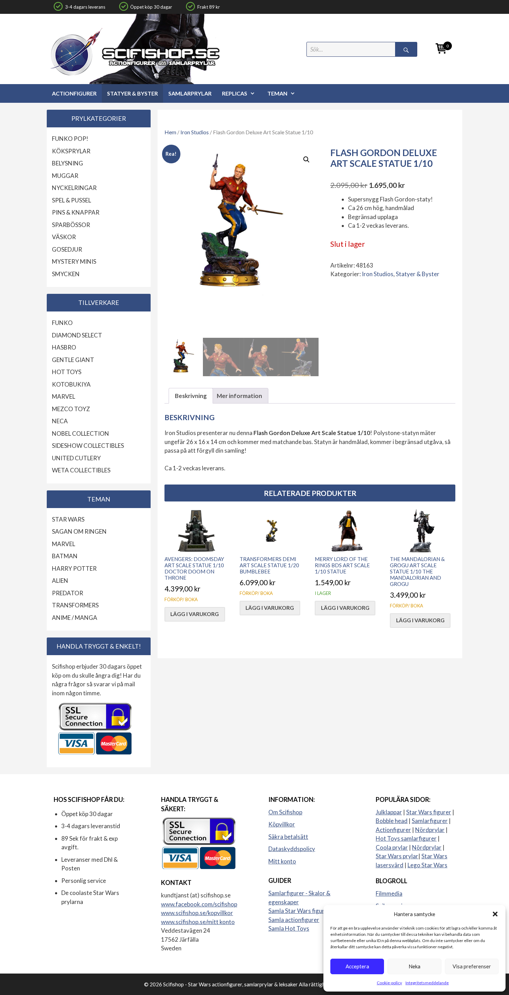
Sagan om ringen (79, 531)
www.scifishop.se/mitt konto (198, 921)
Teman (277, 93)
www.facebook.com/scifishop (199, 904)
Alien (60, 580)
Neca (60, 421)
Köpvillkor (281, 824)
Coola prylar (392, 847)
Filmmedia (389, 893)
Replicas (234, 93)
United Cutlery (76, 458)
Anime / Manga (74, 617)
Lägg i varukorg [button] (194, 614)
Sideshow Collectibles (88, 445)
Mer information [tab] (239, 395)
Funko (62, 322)
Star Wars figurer (428, 812)
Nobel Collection (80, 433)
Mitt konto (282, 861)
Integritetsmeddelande (427, 982)
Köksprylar (71, 151)
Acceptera (357, 966)
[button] (495, 914)
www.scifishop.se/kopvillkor (197, 912)
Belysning (67, 163)
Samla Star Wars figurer (299, 910)
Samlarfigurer (430, 820)
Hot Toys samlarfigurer (406, 838)
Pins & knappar (75, 212)
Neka (414, 966)
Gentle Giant (73, 359)
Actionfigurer (74, 93)
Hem (170, 132)
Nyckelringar (74, 187)
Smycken (66, 274)
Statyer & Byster (132, 93)
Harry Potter (74, 568)
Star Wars (68, 519)
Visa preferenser (472, 966)
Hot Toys (66, 372)
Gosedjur (67, 249)
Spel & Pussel (71, 200)
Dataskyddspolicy (291, 848)
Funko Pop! (70, 138)
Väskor (64, 237)
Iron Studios (194, 132)
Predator (67, 593)
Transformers (75, 605)
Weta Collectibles (81, 470)
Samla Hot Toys (288, 928)
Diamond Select (77, 335)
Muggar (65, 175)
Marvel (63, 396)
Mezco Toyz (71, 409)
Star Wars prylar (397, 856)
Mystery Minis (74, 261)
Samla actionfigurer (293, 919)
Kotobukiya (71, 384)
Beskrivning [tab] (191, 395)
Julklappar (389, 812)
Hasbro (64, 347)
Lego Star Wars (427, 865)
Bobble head (392, 820)
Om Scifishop (285, 812)
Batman (65, 556)
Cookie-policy (389, 982)
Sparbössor (71, 224)
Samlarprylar (190, 93)
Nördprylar (430, 829)
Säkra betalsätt (288, 836)
